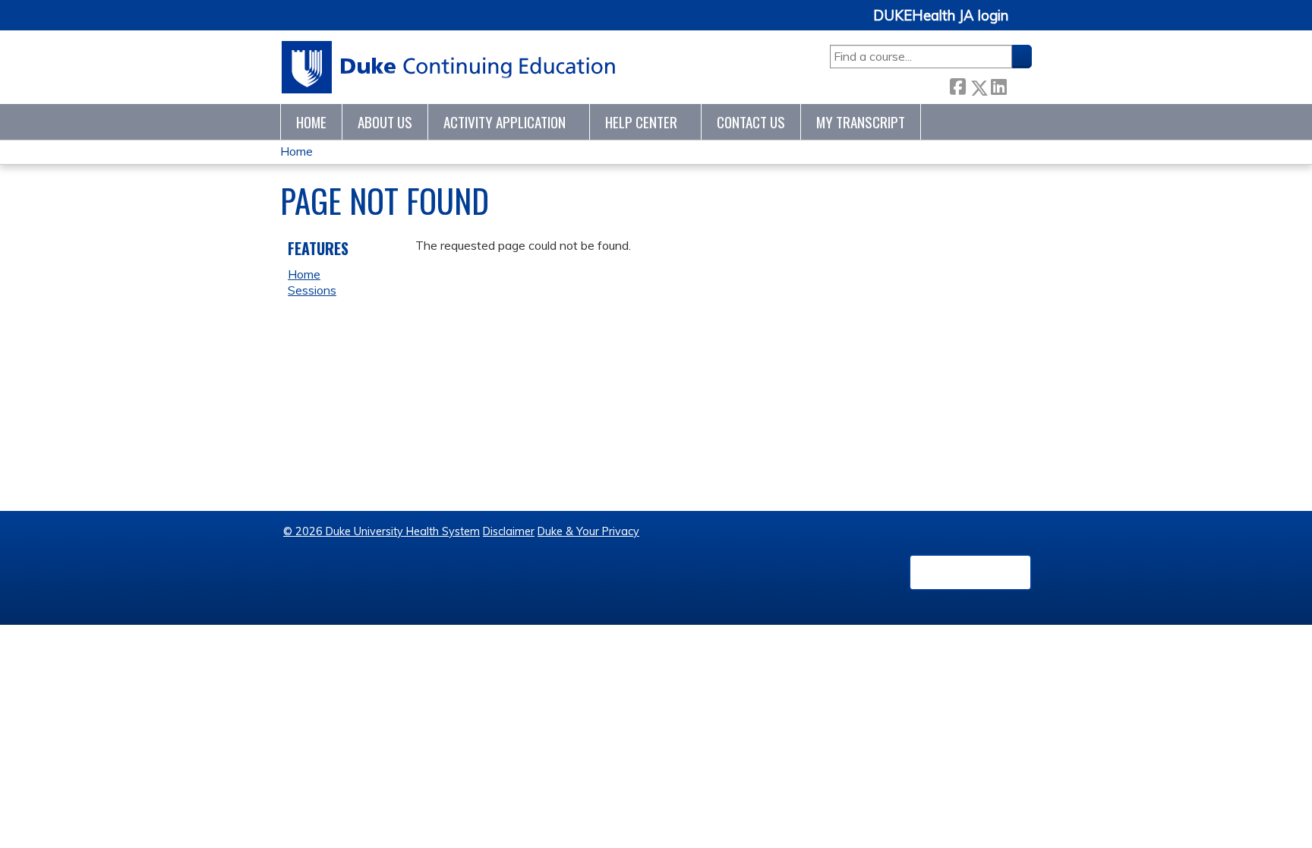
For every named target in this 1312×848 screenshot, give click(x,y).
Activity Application (504, 122)
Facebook (957, 84)
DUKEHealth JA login (940, 16)
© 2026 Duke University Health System (381, 531)
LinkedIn (998, 84)
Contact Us (751, 122)
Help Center (641, 122)
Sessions (312, 290)
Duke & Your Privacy (588, 531)
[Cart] (1026, 24)
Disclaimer (509, 531)
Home (311, 122)
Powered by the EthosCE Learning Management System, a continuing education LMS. (970, 572)
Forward (1019, 84)
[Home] (449, 67)
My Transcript (860, 122)
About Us (385, 122)
